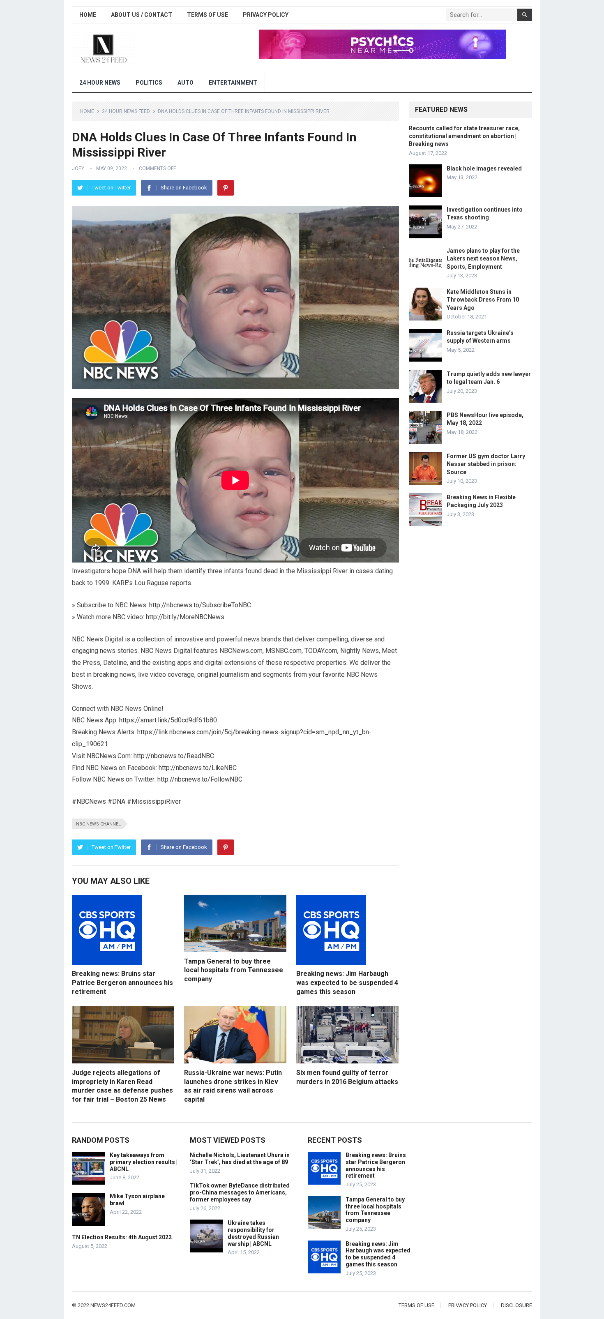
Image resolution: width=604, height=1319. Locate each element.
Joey (78, 168)
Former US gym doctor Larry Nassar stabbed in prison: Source (486, 464)
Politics (149, 82)
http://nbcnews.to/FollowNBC (199, 779)
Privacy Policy (265, 15)
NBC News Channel (98, 824)
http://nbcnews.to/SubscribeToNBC (200, 605)
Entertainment (233, 82)
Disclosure (516, 1305)
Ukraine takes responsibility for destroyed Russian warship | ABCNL (253, 1233)
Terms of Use (207, 15)
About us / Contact (141, 15)
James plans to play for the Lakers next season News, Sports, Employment (483, 258)
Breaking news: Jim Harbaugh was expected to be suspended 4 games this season (347, 982)
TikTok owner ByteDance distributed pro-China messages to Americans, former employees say (240, 1192)
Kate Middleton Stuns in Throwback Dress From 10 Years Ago (483, 299)
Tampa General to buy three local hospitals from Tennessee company (233, 970)
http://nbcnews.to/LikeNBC (198, 768)
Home (87, 15)
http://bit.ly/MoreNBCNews (185, 617)
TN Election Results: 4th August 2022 (122, 1237)
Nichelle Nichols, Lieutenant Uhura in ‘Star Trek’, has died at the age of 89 (240, 1158)
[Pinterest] (225, 188)
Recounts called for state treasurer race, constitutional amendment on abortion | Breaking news (464, 136)
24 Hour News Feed (126, 111)
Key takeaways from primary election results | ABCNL (144, 1162)
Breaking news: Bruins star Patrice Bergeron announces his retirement (122, 982)
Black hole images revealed (484, 168)
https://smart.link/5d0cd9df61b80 (168, 720)
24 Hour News (99, 82)
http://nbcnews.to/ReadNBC (174, 756)
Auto (186, 82)
